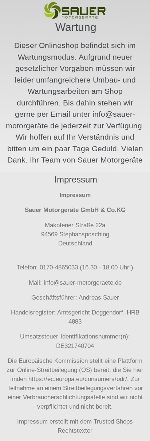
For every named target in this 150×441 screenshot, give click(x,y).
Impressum (32, 421)
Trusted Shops (113, 421)
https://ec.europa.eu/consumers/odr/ (77, 379)
